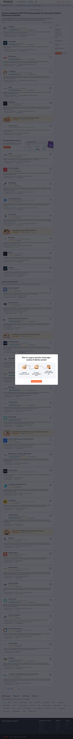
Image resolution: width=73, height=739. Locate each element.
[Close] (56, 355)
